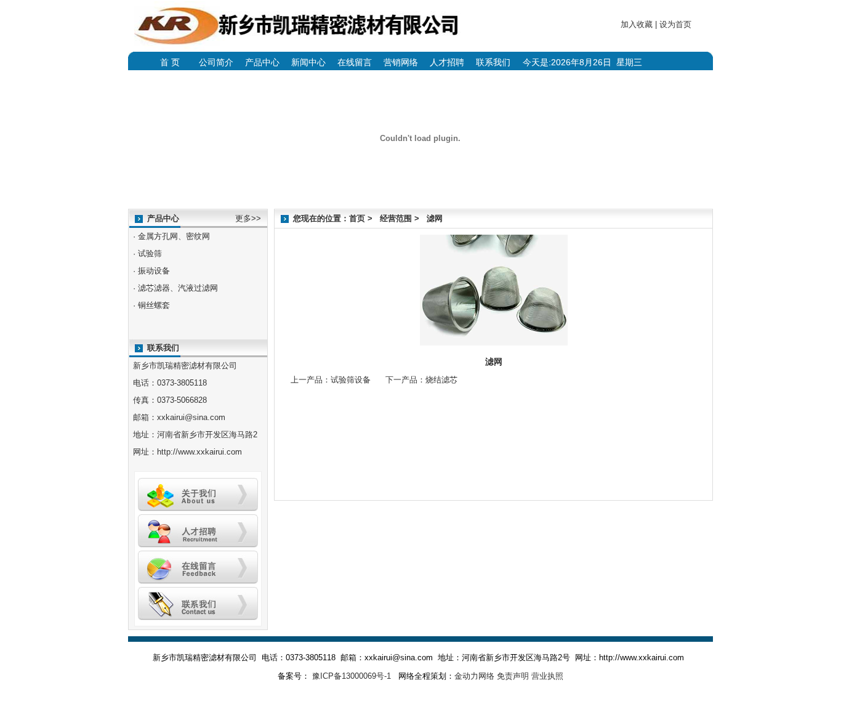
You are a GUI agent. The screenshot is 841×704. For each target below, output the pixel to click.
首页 (357, 218)
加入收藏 (637, 24)
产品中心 (262, 62)
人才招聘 (447, 62)
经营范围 (396, 218)
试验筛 (150, 253)
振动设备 (154, 270)
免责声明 (513, 676)
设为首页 (675, 24)
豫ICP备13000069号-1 (350, 676)
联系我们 (493, 62)
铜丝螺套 (154, 305)
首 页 (170, 62)
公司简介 (216, 62)
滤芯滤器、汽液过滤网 (178, 288)
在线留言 (354, 62)
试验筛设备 (351, 379)
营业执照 (547, 676)
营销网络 (401, 62)
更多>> (248, 218)
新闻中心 (308, 62)
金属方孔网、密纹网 (174, 236)
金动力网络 (474, 676)
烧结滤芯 (441, 379)
